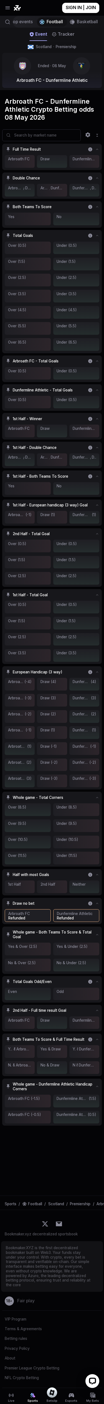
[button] (52, 149)
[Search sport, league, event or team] (6, 22)
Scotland (56, 47)
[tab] (38, 34)
